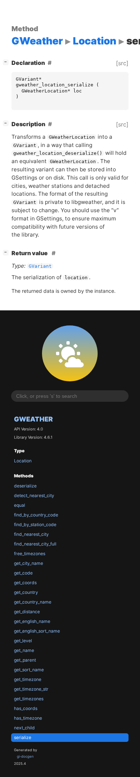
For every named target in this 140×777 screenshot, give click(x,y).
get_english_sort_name (37, 631)
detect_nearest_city (34, 495)
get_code (23, 573)
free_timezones (29, 553)
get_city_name (28, 563)
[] (7, 62)
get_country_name (32, 602)
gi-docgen (25, 756)
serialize (22, 737)
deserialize (25, 485)
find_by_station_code (35, 524)
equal (19, 505)
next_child (24, 727)
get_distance (27, 611)
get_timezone (27, 679)
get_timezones (28, 698)
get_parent (25, 660)
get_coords (25, 582)
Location (23, 460)
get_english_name (32, 621)
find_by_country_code (36, 515)
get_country (26, 592)
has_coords (25, 708)
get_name (24, 650)
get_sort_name (29, 669)
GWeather (33, 419)
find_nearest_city (31, 534)
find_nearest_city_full (35, 544)
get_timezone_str (31, 689)
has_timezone (28, 718)
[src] (122, 63)
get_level (23, 640)
